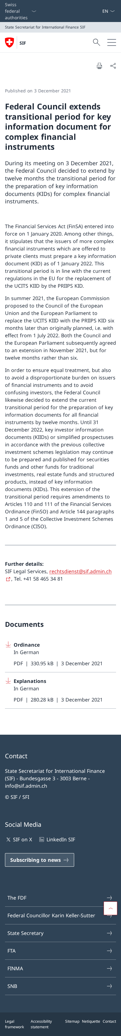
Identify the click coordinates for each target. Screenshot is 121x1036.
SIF (23, 43)
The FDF (16, 897)
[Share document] (113, 66)
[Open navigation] (111, 42)
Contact (109, 1021)
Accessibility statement (41, 1024)
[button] (110, 908)
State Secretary (25, 933)
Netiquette (91, 1021)
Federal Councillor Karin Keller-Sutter (51, 915)
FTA (11, 950)
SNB (12, 986)
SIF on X (22, 839)
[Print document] (99, 66)
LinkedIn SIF (61, 839)
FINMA (15, 968)
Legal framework (14, 1024)
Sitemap (72, 1021)
